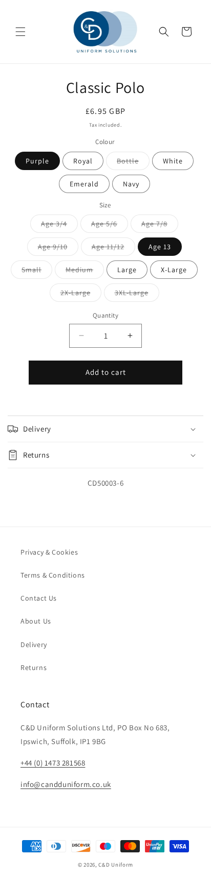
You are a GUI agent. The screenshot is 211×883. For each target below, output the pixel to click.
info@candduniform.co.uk (65, 784)
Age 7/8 (159, 226)
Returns (33, 667)
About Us (35, 621)
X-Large (174, 269)
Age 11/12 (113, 249)
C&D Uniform (115, 864)
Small (37, 272)
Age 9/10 (58, 249)
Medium (85, 272)
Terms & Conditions (52, 575)
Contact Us (38, 598)
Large (127, 269)
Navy (131, 183)
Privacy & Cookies (49, 552)
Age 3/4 (59, 226)
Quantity (105, 315)
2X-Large (80, 295)
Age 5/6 (109, 226)
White (173, 160)
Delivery (33, 644)
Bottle (133, 163)
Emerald (84, 183)
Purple (37, 160)
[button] (20, 31)
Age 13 (160, 246)
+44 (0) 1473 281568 (52, 763)
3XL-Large (137, 295)
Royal (83, 160)
